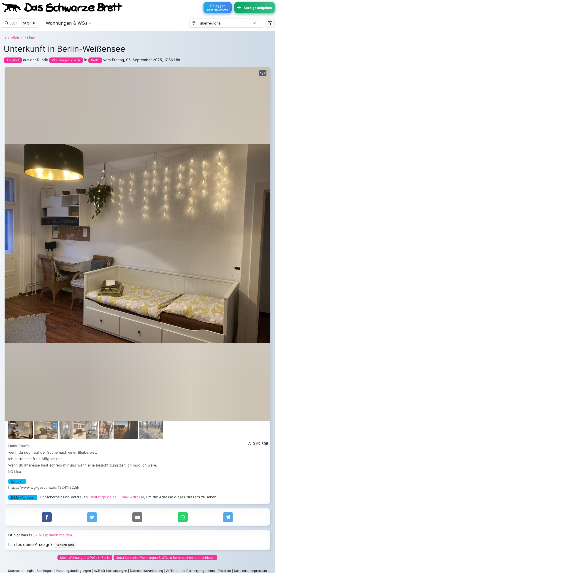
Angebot (12, 60)
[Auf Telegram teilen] (228, 517)
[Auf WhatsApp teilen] (183, 517)
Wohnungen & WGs (66, 23)
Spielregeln (45, 571)
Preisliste (224, 571)
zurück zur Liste (20, 37)
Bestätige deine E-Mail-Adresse (117, 497)
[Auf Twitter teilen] (92, 517)
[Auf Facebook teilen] (47, 517)
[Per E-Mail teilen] (137, 517)
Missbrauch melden (55, 535)
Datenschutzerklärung (146, 571)
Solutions (240, 571)
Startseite (15, 571)
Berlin (95, 60)
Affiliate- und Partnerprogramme (190, 571)
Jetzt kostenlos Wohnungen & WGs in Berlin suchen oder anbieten (165, 557)
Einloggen (217, 7)
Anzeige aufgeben (258, 8)
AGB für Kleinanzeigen (110, 571)
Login (29, 571)
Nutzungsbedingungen (73, 571)
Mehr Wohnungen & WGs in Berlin (85, 557)
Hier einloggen (65, 544)
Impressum (258, 571)
